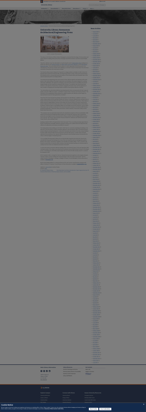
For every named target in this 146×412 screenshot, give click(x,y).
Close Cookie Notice (105, 409)
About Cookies (93, 409)
